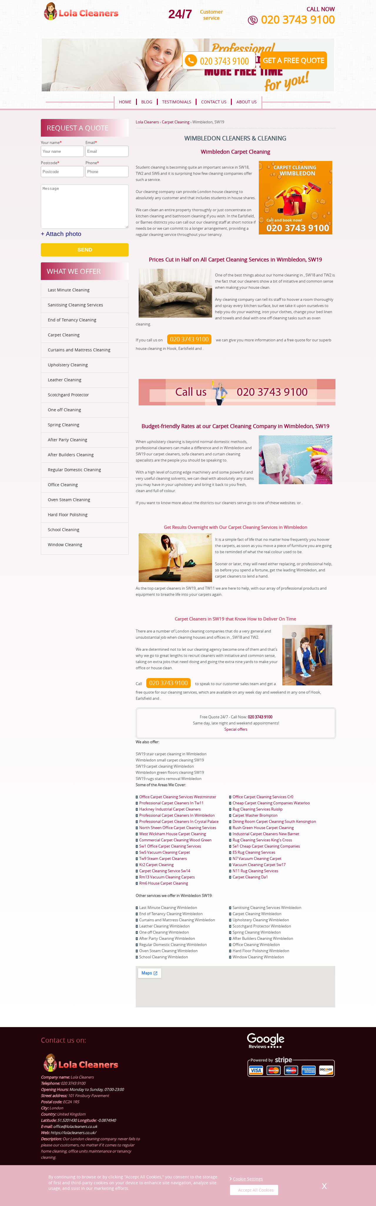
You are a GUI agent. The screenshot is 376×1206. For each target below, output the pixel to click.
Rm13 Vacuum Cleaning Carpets (167, 877)
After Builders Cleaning (71, 454)
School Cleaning (63, 529)
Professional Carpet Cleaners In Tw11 (171, 803)
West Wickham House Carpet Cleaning (172, 833)
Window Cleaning (65, 544)
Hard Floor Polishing (68, 514)
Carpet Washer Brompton (255, 815)
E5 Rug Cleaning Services (254, 852)
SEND (85, 250)
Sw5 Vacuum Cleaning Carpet (164, 852)
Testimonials (176, 102)
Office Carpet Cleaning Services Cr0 (263, 796)
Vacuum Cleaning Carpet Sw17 (259, 864)
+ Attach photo (61, 233)
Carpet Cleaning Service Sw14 (164, 870)
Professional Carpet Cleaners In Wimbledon (177, 815)
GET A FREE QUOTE (293, 60)
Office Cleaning (63, 484)
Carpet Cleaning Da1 (250, 877)
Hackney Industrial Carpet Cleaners (170, 809)
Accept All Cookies (256, 1190)
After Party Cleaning (67, 439)
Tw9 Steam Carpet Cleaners (163, 858)
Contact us (213, 102)
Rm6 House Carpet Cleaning (163, 883)
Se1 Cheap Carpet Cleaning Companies (266, 846)
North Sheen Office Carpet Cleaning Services (177, 827)
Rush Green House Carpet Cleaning (263, 827)
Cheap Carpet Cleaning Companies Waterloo (271, 803)
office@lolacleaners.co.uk (75, 1126)
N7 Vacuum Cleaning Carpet (257, 858)
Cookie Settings (248, 1179)
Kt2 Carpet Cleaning (156, 864)
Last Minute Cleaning (69, 290)
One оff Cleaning (64, 409)
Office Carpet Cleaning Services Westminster (177, 796)
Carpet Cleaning (64, 335)
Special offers (235, 729)
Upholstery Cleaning (68, 365)
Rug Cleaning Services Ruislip (258, 809)
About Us (246, 102)
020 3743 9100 (298, 19)
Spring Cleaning (63, 424)
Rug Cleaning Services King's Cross (262, 840)
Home (125, 102)
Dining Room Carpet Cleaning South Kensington (274, 821)
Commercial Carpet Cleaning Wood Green (175, 840)
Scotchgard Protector (68, 394)
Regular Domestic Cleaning (74, 469)
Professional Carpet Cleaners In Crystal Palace (179, 821)
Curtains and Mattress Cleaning (79, 350)
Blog (146, 102)
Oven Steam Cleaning (69, 499)
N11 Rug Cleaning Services (255, 870)
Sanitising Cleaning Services (75, 305)
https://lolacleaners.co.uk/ (73, 1132)
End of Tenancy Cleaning (72, 320)
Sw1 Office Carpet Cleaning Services (170, 846)
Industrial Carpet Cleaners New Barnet (266, 833)
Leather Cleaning (64, 380)
